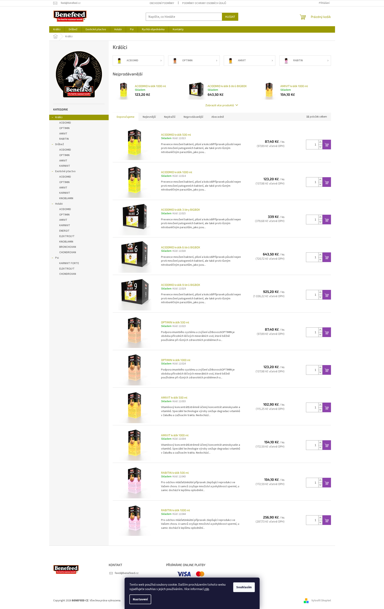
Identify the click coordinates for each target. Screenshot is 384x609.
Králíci (58, 117)
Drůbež (59, 144)
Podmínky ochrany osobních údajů (204, 3)
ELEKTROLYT (67, 236)
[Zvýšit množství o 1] (320, 142)
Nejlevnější (149, 117)
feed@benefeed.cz (126, 573)
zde (206, 589)
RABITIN (64, 139)
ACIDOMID (65, 123)
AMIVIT (63, 134)
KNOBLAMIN (66, 198)
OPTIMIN (64, 128)
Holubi (59, 204)
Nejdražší (169, 117)
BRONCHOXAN (67, 247)
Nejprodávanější (193, 117)
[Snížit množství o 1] (320, 147)
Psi (57, 258)
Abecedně (217, 117)
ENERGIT (64, 231)
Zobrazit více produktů (219, 105)
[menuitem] (57, 29)
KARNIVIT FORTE (69, 263)
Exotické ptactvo (65, 171)
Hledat (230, 16)
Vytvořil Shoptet (321, 601)
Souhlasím (244, 587)
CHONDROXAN (67, 252)
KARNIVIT (64, 166)
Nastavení (140, 599)
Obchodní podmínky (162, 3)
